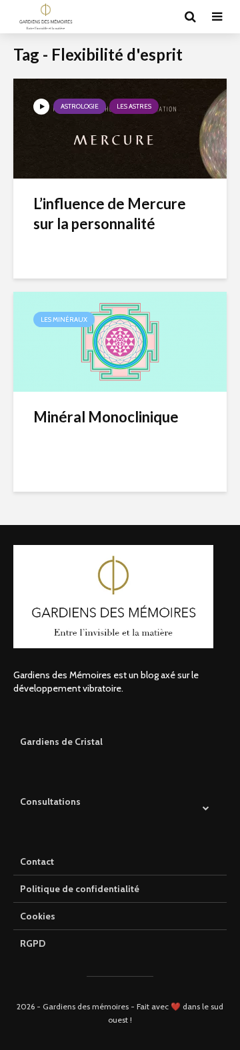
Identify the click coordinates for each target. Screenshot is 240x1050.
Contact (37, 861)
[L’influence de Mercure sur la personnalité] (120, 127)
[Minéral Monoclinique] (120, 340)
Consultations (50, 801)
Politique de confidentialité (79, 889)
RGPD (32, 943)
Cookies (37, 916)
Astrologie (80, 106)
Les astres (134, 106)
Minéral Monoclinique (106, 417)
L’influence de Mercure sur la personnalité (109, 214)
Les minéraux (64, 319)
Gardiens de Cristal (61, 742)
